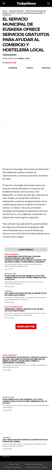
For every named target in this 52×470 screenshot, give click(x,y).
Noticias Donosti (16, 11)
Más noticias (10, 274)
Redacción (10, 63)
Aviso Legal (14, 464)
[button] (48, 3)
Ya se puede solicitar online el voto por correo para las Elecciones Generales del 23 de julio (25, 277)
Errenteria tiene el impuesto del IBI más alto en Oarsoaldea (24, 310)
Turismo (8, 291)
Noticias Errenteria (13, 307)
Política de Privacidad (34, 464)
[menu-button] (4, 3)
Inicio (5, 11)
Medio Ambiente (12, 254)
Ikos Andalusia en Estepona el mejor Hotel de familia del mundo (26, 294)
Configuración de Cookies (36, 467)
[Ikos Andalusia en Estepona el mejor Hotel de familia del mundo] (26, 423)
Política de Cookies (12, 467)
